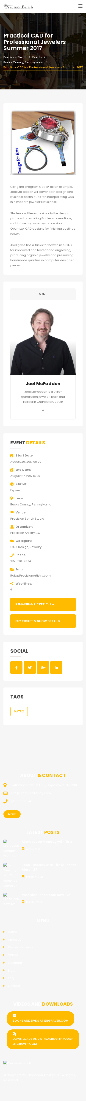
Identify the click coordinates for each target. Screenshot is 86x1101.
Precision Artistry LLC (25, 533)
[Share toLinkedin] (56, 667)
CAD (13, 547)
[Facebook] (43, 410)
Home (12, 932)
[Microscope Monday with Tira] (11, 849)
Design (23, 547)
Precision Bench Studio (27, 518)
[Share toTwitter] (30, 667)
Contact (14, 986)
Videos (13, 955)
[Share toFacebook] (16, 667)
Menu (43, 294)
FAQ (11, 978)
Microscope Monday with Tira (47, 841)
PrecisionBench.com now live (46, 895)
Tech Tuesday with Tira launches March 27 (49, 867)
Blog (11, 970)
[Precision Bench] (17, 1063)
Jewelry (36, 547)
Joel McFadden (43, 384)
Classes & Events (20, 947)
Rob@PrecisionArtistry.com (30, 575)
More (12, 814)
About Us (14, 939)
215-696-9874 (20, 561)
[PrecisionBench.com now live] (11, 899)
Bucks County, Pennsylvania (30, 504)
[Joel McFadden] (43, 341)
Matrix (19, 711)
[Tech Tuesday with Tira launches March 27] (11, 875)
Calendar (15, 963)
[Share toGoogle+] (43, 667)
